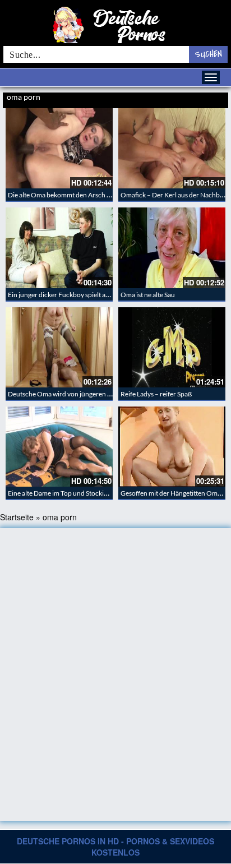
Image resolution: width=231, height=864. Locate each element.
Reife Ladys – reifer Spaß (156, 394)
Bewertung (213, 98)
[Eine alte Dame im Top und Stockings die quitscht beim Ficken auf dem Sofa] (59, 446)
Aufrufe (187, 98)
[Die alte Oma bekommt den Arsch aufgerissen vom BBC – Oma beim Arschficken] (59, 148)
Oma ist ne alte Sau (148, 294)
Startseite (17, 517)
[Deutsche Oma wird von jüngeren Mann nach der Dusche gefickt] (59, 347)
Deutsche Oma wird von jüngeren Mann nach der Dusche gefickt (102, 394)
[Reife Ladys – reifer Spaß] (171, 347)
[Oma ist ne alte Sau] (171, 247)
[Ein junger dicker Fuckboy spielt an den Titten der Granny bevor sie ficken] (59, 247)
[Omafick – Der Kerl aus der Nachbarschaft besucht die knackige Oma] (171, 148)
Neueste (164, 98)
